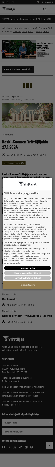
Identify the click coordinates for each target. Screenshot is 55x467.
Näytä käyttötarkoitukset (28, 278)
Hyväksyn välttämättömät (27, 273)
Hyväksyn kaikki (27, 268)
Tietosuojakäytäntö (27, 285)
